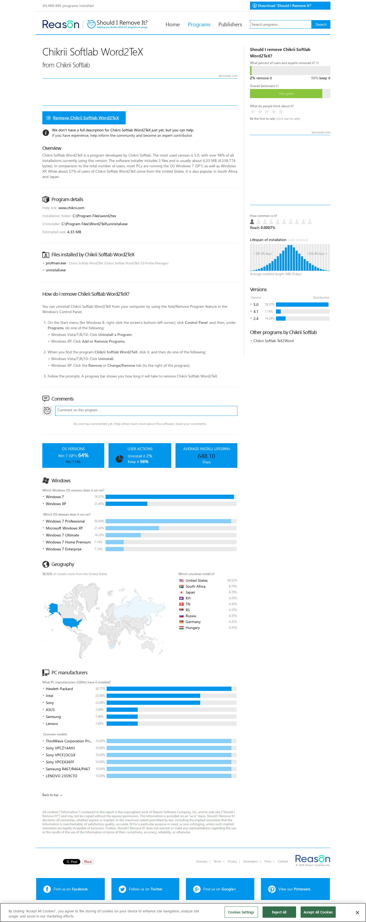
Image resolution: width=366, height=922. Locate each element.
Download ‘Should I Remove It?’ (285, 5)
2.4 (256, 318)
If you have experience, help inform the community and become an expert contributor (122, 135)
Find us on (71, 888)
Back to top (50, 795)
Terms (217, 861)
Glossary (201, 861)
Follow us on (145, 888)
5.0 (256, 304)
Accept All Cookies (318, 912)
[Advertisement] (290, 169)
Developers (250, 861)
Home (173, 24)
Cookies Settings (241, 912)
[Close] (357, 913)
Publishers (230, 24)
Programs (199, 24)
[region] (183, 912)
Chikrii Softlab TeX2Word (273, 340)
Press (267, 861)
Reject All (279, 912)
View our (294, 888)
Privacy (232, 861)
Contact (283, 861)
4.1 (256, 311)
